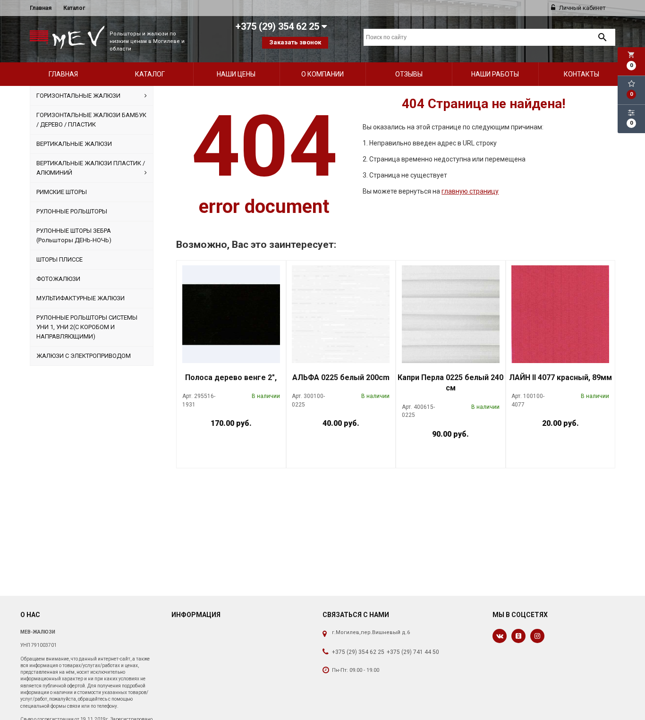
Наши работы (495, 74)
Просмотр (256, 445)
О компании (322, 74)
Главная (40, 8)
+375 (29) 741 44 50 (413, 652)
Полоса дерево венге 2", (231, 377)
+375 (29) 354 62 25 (358, 652)
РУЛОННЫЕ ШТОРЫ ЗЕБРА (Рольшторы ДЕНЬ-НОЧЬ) (73, 235)
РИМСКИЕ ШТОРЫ (61, 191)
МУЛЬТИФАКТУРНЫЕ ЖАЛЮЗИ (80, 298)
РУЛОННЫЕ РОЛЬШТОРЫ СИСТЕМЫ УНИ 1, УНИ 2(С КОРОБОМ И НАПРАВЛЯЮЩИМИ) (86, 327)
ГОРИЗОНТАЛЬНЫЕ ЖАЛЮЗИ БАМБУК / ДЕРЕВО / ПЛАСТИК (91, 119)
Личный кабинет (582, 7)
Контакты (581, 74)
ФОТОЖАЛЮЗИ (58, 278)
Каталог (74, 8)
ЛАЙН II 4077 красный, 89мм (560, 377)
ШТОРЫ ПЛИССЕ (59, 259)
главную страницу (470, 191)
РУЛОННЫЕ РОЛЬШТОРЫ (71, 211)
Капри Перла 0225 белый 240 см (450, 383)
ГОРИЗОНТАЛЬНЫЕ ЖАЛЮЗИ (78, 95)
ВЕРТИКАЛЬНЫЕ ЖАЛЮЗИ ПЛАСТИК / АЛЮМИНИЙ (90, 168)
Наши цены (236, 74)
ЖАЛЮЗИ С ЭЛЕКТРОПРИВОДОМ (83, 355)
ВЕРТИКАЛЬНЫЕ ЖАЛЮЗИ (74, 143)
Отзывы (409, 74)
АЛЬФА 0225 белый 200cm (341, 377)
